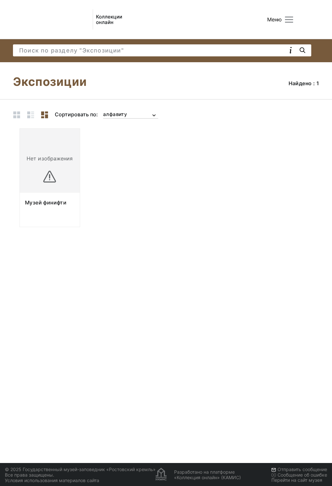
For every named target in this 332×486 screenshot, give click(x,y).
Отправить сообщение (302, 469)
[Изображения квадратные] (16, 115)
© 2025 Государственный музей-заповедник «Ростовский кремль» (80, 469)
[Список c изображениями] (30, 115)
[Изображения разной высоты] (44, 115)
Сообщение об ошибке (302, 475)
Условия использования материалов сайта (52, 480)
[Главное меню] (289, 19)
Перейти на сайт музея (296, 480)
